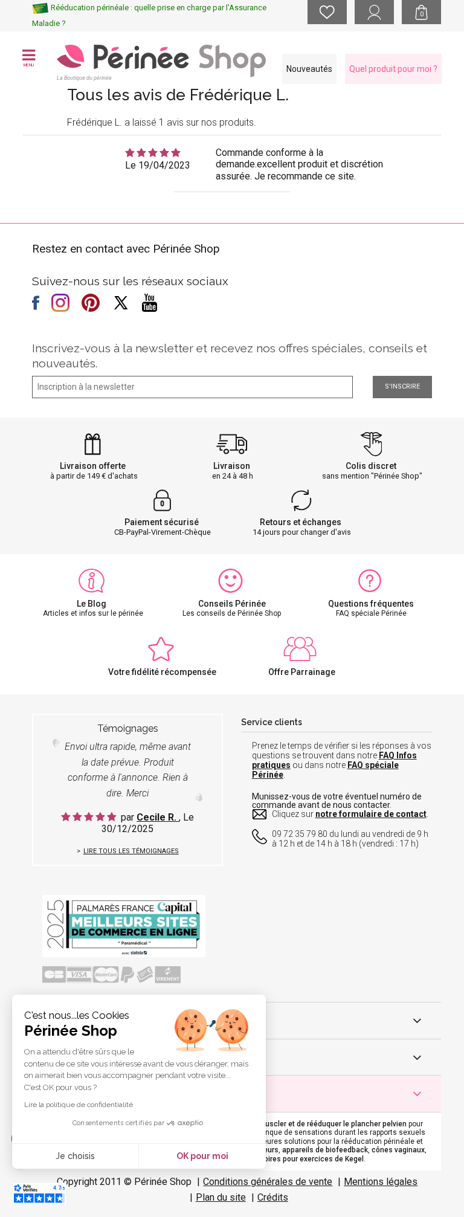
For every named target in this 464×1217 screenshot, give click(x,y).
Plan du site (221, 1197)
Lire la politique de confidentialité (78, 1104)
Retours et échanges (300, 522)
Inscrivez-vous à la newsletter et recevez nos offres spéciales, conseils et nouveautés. (229, 355)
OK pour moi (202, 1156)
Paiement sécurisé (161, 522)
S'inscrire (402, 386)
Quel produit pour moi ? (393, 69)
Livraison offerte (93, 466)
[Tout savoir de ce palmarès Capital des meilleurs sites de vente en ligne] (123, 926)
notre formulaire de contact (371, 814)
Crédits (272, 1197)
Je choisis (75, 1156)
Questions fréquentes (371, 603)
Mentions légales (380, 1181)
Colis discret (371, 466)
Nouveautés (309, 69)
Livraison (231, 466)
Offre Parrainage (301, 672)
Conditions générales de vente (267, 1181)
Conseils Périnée (232, 603)
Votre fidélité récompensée (162, 672)
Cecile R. (158, 817)
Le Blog (91, 603)
